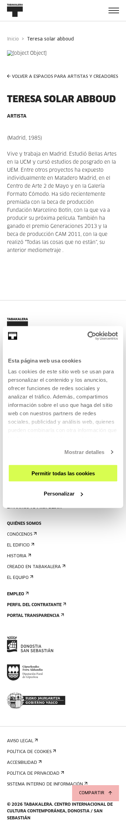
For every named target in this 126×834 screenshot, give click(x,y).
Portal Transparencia (33, 616)
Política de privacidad (33, 774)
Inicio (13, 39)
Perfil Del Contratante (34, 605)
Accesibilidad (22, 763)
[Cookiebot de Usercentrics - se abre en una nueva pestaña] (89, 336)
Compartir (91, 793)
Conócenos (19, 535)
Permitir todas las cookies (63, 473)
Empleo (15, 594)
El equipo (18, 578)
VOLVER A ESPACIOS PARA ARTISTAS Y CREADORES (65, 77)
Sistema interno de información (45, 784)
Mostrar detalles (84, 452)
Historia (17, 556)
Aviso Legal (20, 741)
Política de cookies (29, 752)
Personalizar (59, 494)
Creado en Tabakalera (34, 567)
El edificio (18, 545)
